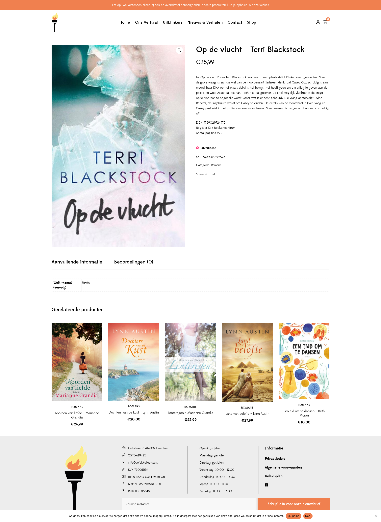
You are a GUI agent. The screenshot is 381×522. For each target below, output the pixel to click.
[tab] (77, 262)
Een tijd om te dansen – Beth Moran (304, 413)
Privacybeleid (275, 459)
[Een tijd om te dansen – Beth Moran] (304, 361)
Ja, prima (293, 515)
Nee (308, 515)
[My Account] (318, 22)
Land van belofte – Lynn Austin (247, 414)
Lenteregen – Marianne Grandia (190, 413)
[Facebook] (297, 485)
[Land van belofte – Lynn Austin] (247, 362)
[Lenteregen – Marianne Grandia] (190, 362)
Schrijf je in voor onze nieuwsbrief (294, 504)
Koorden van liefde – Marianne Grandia (77, 415)
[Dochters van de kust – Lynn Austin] (133, 362)
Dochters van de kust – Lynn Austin (134, 412)
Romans (216, 165)
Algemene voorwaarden (283, 468)
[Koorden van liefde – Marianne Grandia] (77, 362)
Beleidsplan (274, 476)
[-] (55, 22)
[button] (179, 50)
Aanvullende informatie (77, 262)
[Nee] (376, 516)
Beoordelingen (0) (133, 262)
